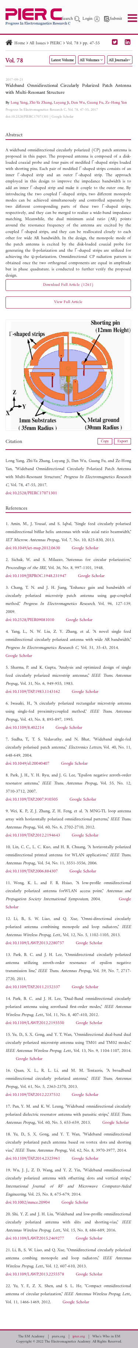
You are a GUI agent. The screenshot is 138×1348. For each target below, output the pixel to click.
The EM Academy (31, 1336)
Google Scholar (63, 117)
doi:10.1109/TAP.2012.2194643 (33, 835)
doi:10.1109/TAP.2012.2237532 (33, 1095)
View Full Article (68, 302)
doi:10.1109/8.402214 (25, 728)
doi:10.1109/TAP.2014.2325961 (33, 1159)
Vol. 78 (72, 43)
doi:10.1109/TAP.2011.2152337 (33, 987)
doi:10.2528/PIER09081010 (30, 620)
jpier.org (78, 1336)
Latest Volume (62, 60)
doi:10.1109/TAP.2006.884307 (32, 871)
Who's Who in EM (106, 1336)
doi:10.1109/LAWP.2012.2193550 (35, 1023)
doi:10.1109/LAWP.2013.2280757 (35, 943)
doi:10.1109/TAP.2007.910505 (32, 800)
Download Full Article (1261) (68, 284)
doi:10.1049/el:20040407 (27, 764)
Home (19, 43)
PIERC (56, 43)
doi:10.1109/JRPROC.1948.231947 (36, 576)
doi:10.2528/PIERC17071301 (27, 117)
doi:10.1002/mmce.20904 (28, 1203)
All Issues (37, 43)
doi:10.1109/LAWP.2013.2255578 (35, 1274)
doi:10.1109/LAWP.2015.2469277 (35, 1238)
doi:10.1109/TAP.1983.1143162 (33, 692)
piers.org (58, 1336)
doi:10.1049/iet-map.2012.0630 (33, 548)
